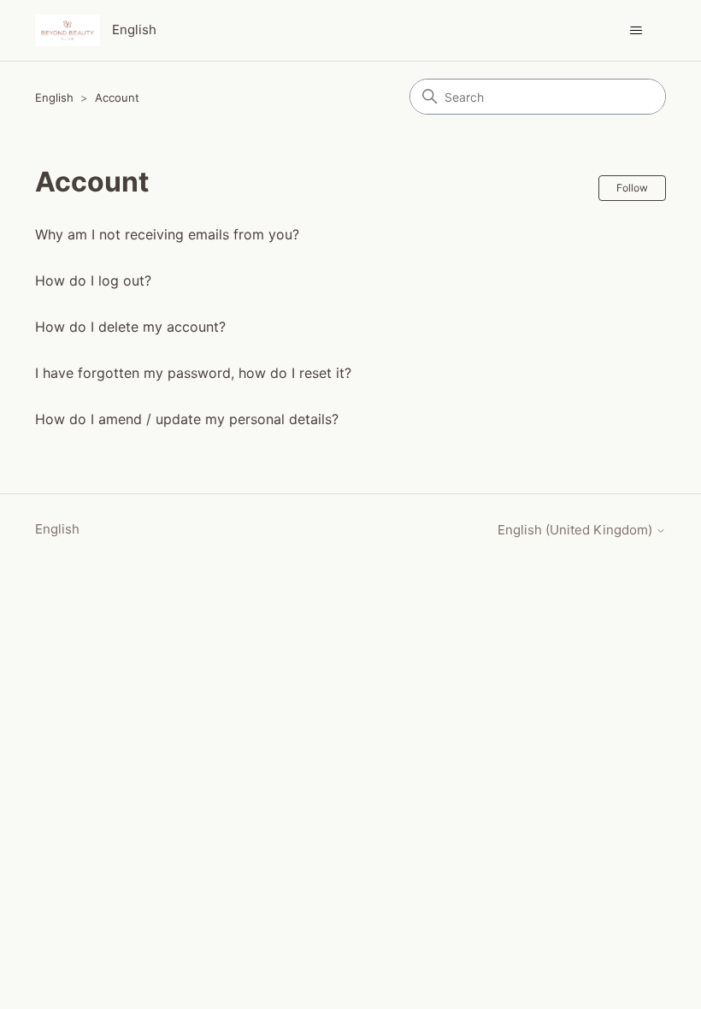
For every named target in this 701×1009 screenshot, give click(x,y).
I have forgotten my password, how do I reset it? (193, 372)
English (54, 97)
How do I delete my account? (130, 326)
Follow (632, 187)
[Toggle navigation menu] (635, 30)
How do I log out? (93, 280)
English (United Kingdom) (577, 529)
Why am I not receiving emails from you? (167, 234)
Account (117, 97)
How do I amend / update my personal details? (187, 419)
